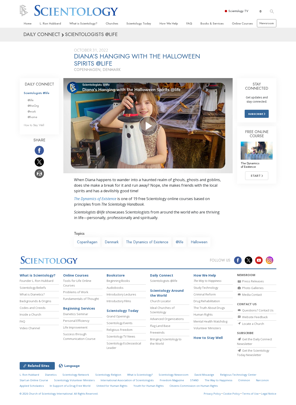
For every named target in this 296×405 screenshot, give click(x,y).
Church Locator (160, 301)
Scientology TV (238, 11)
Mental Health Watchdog (210, 321)
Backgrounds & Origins (35, 301)
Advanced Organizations (167, 319)
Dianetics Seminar (75, 314)
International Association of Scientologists (127, 380)
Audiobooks (115, 288)
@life (179, 242)
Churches (112, 23)
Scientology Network (75, 374)
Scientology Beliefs (33, 288)
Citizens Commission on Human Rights (194, 385)
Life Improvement (75, 327)
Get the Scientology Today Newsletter (253, 352)
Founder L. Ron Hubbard (36, 281)
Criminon (244, 380)
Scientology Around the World (167, 293)
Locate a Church (252, 324)
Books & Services (212, 23)
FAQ (189, 23)
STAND (194, 380)
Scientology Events (120, 323)
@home (32, 117)
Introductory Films (119, 301)
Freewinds (157, 332)
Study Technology (206, 288)
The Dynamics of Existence (95, 198)
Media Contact (251, 294)
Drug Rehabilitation (207, 301)
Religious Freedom (120, 330)
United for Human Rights (111, 385)
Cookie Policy (231, 393)
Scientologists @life (36, 93)
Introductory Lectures (121, 294)
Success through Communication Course (79, 336)
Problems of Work (75, 292)
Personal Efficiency (76, 321)
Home (27, 23)
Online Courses (242, 23)
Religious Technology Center (238, 374)
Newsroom (266, 23)
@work (32, 111)
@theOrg (33, 106)
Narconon (262, 380)
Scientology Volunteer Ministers (74, 380)
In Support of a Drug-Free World (70, 385)
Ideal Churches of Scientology (162, 310)
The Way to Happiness (218, 380)
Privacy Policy (212, 393)
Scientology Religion (108, 374)
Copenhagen (87, 242)
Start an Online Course (34, 380)
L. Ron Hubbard (50, 23)
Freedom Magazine (172, 380)
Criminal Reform (205, 294)
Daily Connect (161, 275)
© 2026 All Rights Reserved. (59, 393)
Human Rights (203, 314)
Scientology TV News (121, 336)
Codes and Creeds (33, 308)
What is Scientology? (83, 23)
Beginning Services (79, 308)
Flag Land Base (160, 326)
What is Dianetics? (32, 294)
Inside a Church (30, 314)
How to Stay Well (34, 125)
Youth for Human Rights (148, 385)
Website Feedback (254, 317)
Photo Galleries (252, 288)
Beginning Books (118, 281)
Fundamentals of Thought (81, 299)
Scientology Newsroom (173, 374)
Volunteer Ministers (207, 328)
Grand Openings (118, 316)
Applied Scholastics (32, 385)
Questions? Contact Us (257, 310)
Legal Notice (268, 393)
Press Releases (252, 281)
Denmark (112, 242)
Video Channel (30, 328)
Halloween (199, 242)
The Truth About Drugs (209, 308)
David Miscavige (204, 374)
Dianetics (50, 374)
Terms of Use (250, 393)
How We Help (169, 23)
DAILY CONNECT (39, 84)
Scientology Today (138, 23)
